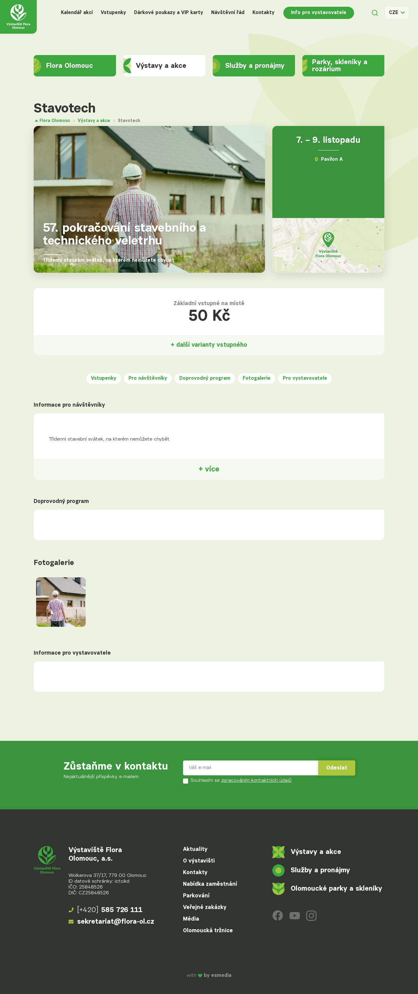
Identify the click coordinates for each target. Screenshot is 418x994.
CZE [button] (393, 12)
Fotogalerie (257, 378)
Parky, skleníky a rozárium (340, 66)
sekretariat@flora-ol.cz (115, 921)
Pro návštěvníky (148, 378)
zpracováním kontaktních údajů (256, 780)
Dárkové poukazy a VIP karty (168, 12)
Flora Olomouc (69, 65)
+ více (209, 469)
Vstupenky (113, 12)
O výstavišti (199, 861)
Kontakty (263, 12)
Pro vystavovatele (305, 378)
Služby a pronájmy (255, 65)
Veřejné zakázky (204, 907)
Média (191, 919)
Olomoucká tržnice (208, 930)
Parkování (196, 896)
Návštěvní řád (227, 12)
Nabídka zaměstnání (210, 884)
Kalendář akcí (77, 12)
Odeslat (336, 767)
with (209, 975)
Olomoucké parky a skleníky (336, 888)
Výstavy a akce (161, 65)
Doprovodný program (204, 378)
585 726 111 (110, 910)
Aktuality (195, 849)
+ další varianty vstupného (209, 345)
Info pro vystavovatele (318, 12)
